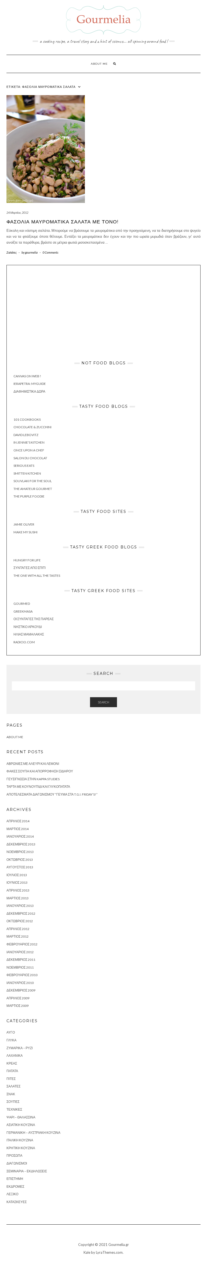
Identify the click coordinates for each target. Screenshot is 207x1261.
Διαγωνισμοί (16, 1163)
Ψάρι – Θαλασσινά (20, 1117)
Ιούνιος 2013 (16, 882)
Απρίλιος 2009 (17, 998)
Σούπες (12, 1102)
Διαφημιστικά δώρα (29, 391)
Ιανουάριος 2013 (20, 906)
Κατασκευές (16, 1202)
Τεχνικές (14, 1109)
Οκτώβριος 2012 (19, 921)
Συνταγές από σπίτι (29, 568)
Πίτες (11, 1079)
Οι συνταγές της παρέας (33, 619)
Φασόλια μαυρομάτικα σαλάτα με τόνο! (62, 222)
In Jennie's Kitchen (28, 442)
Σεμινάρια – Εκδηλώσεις (26, 1171)
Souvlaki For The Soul (32, 481)
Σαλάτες (11, 252)
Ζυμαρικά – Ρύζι (19, 1048)
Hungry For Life (27, 560)
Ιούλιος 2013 (16, 875)
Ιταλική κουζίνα (19, 1140)
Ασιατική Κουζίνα (20, 1125)
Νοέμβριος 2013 (20, 852)
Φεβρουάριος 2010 (21, 975)
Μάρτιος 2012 (17, 936)
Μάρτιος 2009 (17, 1006)
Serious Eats (23, 466)
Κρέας (11, 1063)
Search (103, 702)
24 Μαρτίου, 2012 (17, 212)
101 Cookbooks (27, 419)
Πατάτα (12, 1071)
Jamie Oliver (23, 524)
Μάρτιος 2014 (17, 829)
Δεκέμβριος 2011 (20, 960)
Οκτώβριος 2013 (19, 860)
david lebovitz (25, 435)
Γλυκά (11, 1040)
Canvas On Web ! (27, 376)
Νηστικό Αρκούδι (27, 627)
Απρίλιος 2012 (17, 929)
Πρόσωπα (14, 1155)
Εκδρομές (15, 1186)
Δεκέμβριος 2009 (20, 990)
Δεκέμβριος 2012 (20, 913)
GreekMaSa (23, 611)
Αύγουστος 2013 (19, 867)
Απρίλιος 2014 (17, 821)
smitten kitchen (27, 473)
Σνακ (10, 1094)
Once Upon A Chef (28, 450)
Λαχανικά (14, 1055)
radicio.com (24, 642)
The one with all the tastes (36, 576)
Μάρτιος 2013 (17, 898)
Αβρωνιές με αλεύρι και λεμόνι (32, 764)
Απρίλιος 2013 (17, 890)
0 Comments (50, 252)
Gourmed (21, 604)
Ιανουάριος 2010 (20, 983)
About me (99, 63)
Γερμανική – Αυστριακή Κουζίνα (33, 1133)
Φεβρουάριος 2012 (21, 944)
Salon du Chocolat (30, 458)
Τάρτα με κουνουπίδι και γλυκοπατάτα (38, 787)
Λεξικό (12, 1194)
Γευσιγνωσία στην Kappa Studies (33, 779)
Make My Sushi (25, 532)
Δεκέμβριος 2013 (20, 844)
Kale (87, 1252)
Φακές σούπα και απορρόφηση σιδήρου (39, 771)
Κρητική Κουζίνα (20, 1148)
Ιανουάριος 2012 (20, 952)
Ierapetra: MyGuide (29, 384)
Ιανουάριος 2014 (20, 836)
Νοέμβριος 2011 (20, 967)
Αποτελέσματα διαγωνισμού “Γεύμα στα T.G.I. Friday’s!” (52, 794)
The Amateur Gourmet (32, 489)
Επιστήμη (14, 1179)
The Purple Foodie (28, 496)
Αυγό (10, 1032)
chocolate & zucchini (32, 427)
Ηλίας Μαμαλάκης (28, 634)
